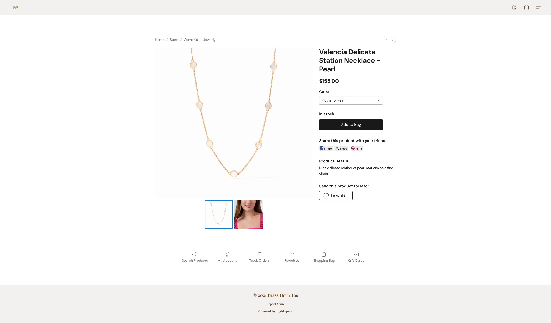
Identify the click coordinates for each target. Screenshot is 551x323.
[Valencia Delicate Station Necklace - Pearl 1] (248, 214)
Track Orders (259, 260)
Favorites (292, 260)
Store (174, 39)
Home (159, 39)
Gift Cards (356, 260)
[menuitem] (387, 40)
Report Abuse (275, 304)
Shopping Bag (324, 260)
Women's (191, 39)
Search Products (195, 260)
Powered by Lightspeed (275, 311)
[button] (15, 7)
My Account (227, 260)
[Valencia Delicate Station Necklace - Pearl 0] (219, 214)
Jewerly (209, 39)
